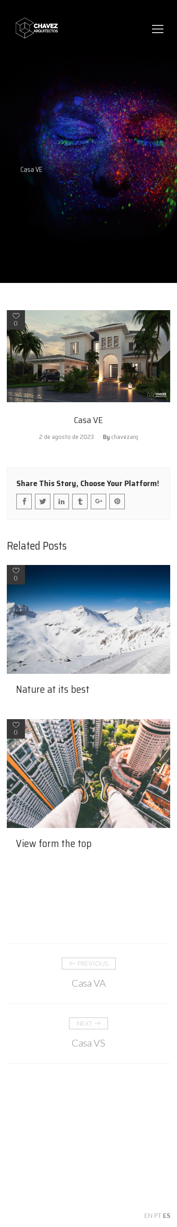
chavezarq (124, 437)
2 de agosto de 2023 (66, 437)
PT (158, 1215)
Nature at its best (52, 689)
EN (148, 1215)
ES (166, 1215)
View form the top (54, 844)
